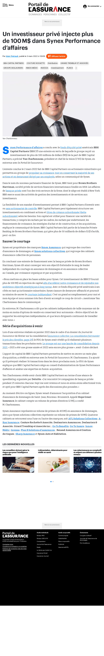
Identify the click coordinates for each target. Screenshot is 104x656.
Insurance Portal (42, 553)
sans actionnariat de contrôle (21, 208)
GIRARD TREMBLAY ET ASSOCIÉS (74, 63)
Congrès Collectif (85, 535)
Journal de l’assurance (44, 544)
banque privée (13, 190)
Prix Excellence (85, 543)
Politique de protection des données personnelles (15, 549)
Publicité (61, 544)
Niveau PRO (41, 535)
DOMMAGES (35, 14)
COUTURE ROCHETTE (36, 63)
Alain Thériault (12, 56)
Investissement (57, 68)
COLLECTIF (64, 14)
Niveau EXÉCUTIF (42, 538)
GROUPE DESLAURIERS (13, 68)
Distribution (53, 63)
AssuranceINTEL (63, 547)
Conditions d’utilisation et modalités (15, 546)
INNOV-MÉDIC (32, 68)
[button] (50, 481)
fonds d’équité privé (71, 147)
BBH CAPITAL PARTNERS (14, 63)
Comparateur (41, 541)
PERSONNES (50, 14)
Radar (39, 547)
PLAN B (70, 68)
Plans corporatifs (63, 541)
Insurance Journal (43, 556)
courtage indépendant (40, 294)
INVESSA (44, 68)
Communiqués (63, 535)
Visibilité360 (62, 538)
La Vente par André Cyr (44, 550)
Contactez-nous (8, 544)
